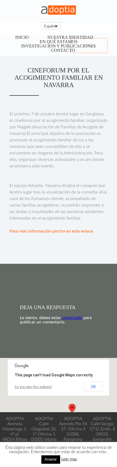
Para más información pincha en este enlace (51, 231)
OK (93, 387)
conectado (72, 318)
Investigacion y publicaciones (58, 46)
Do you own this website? (33, 387)
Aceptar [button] (51, 459)
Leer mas (69, 459)
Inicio (22, 37)
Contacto (63, 50)
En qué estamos (59, 41)
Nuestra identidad (70, 37)
